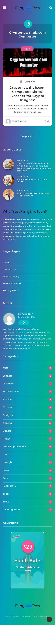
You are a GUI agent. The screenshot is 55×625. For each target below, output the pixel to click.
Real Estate (9, 486)
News (6, 470)
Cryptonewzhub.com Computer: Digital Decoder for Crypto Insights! (27, 94)
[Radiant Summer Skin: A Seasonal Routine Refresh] (8, 194)
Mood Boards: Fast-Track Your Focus (32, 180)
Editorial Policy (11, 276)
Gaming (7, 423)
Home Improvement (14, 446)
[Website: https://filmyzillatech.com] (24, 322)
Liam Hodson (25, 314)
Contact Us (9, 269)
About (6, 262)
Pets (5, 478)
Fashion (7, 399)
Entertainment (11, 391)
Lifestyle (7, 462)
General (7, 430)
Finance (7, 407)
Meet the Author (12, 283)
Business (7, 375)
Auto (5, 368)
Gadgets (8, 415)
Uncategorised (11, 509)
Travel (6, 501)
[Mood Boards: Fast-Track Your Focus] (8, 180)
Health (6, 438)
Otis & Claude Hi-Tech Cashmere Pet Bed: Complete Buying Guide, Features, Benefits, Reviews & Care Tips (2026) (34, 167)
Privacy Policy (11, 290)
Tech (27, 48)
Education (8, 383)
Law (5, 454)
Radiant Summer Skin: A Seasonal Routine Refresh (33, 194)
